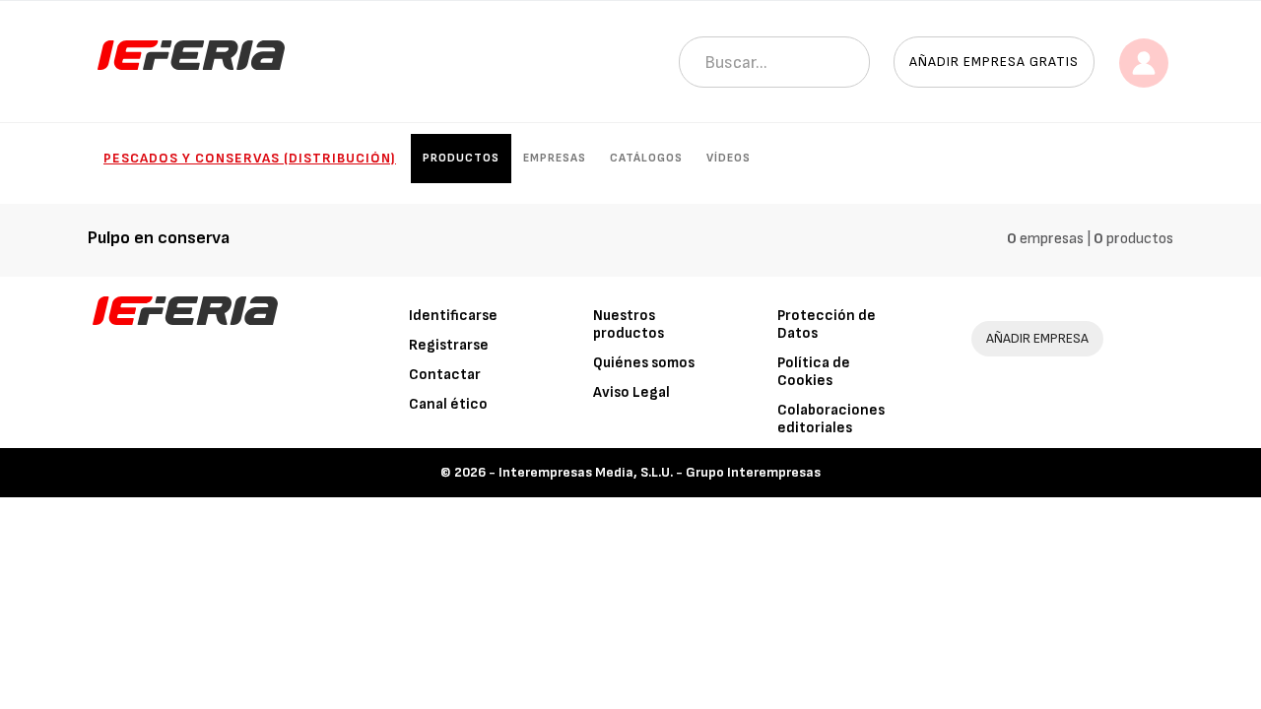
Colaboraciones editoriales (831, 419)
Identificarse (453, 315)
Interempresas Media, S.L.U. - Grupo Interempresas (659, 472)
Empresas (554, 158)
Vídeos (728, 158)
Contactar (445, 374)
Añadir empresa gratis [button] (994, 61)
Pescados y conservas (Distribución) (249, 158)
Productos (461, 158)
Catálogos (646, 158)
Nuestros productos (628, 324)
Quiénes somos (644, 363)
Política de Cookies (813, 372)
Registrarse (449, 345)
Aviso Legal (631, 392)
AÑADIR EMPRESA (1037, 338)
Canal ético (448, 404)
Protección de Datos (826, 324)
